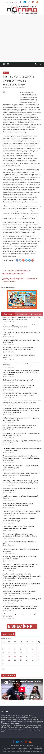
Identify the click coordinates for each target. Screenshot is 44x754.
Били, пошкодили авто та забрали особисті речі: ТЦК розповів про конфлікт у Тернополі (21, 318)
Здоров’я (21, 87)
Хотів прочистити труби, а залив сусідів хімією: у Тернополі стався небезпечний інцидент (20, 592)
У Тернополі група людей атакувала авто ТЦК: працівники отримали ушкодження (19, 326)
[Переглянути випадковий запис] (40, 64)
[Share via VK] (20, 260)
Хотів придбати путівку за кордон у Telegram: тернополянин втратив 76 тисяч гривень (18, 387)
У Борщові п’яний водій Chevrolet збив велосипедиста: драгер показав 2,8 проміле (22, 600)
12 (15, 653)
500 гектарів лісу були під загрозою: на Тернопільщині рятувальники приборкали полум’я (22, 585)
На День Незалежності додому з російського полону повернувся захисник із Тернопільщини (21, 474)
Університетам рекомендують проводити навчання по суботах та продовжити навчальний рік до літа (22, 402)
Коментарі (37, 314)
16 (38, 653)
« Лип (3, 669)
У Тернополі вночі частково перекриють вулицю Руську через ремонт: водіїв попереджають (20, 394)
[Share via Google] (23, 260)
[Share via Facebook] (17, 260)
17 (3, 656)
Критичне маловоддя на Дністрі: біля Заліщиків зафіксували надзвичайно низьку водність (19, 427)
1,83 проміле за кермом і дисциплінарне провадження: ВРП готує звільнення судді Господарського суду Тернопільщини (22, 372)
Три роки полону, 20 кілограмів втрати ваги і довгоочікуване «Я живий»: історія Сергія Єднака (20, 535)
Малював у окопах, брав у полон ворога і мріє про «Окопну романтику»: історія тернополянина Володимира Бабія (20, 566)
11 (9, 653)
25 (9, 660)
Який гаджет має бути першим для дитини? (18, 380)
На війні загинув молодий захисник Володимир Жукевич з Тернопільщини (19, 520)
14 (27, 653)
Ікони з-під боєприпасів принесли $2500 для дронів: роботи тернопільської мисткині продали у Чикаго (20, 482)
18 (9, 656)
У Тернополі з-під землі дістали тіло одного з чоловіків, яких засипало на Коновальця (18, 349)
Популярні (23, 314)
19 (15, 656)
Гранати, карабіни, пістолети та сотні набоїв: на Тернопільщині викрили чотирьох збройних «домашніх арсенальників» (22, 458)
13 (21, 653)
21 (27, 656)
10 (3, 653)
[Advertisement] (22, 37)
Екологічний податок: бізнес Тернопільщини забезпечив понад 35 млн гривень (18, 527)
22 (32, 656)
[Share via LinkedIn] (29, 260)
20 (21, 656)
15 (32, 653)
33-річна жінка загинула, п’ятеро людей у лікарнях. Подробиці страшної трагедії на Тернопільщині (20, 607)
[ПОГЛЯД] (3, 64)
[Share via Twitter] (26, 260)
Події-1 (6, 73)
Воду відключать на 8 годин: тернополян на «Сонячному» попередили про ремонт (18, 505)
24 (3, 660)
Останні (9, 314)
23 (38, 656)
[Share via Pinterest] (32, 260)
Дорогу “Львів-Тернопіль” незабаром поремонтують (19, 280)
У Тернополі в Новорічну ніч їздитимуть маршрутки (16, 272)
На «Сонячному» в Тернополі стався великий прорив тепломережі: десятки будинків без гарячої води (21, 512)
